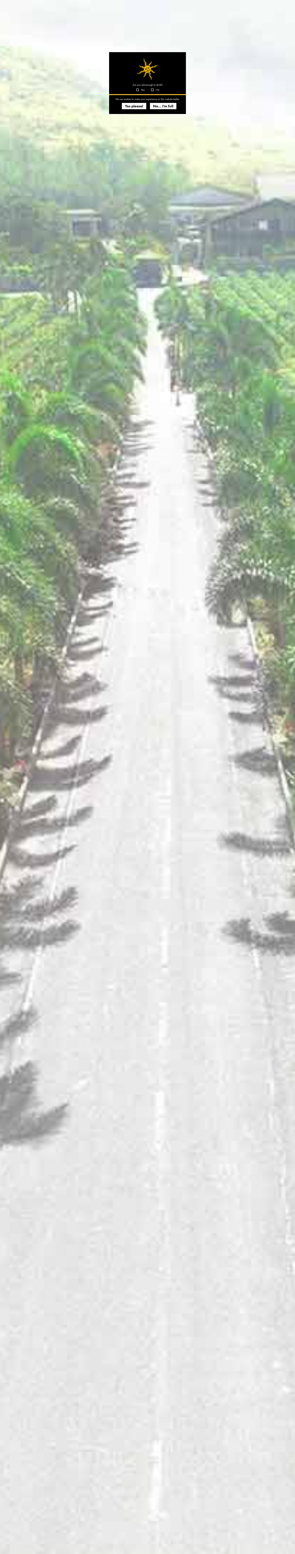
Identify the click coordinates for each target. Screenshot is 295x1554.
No (157, 89)
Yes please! (134, 106)
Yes (143, 89)
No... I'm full (163, 106)
